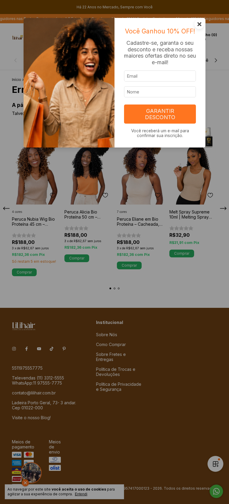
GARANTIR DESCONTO (160, 114)
